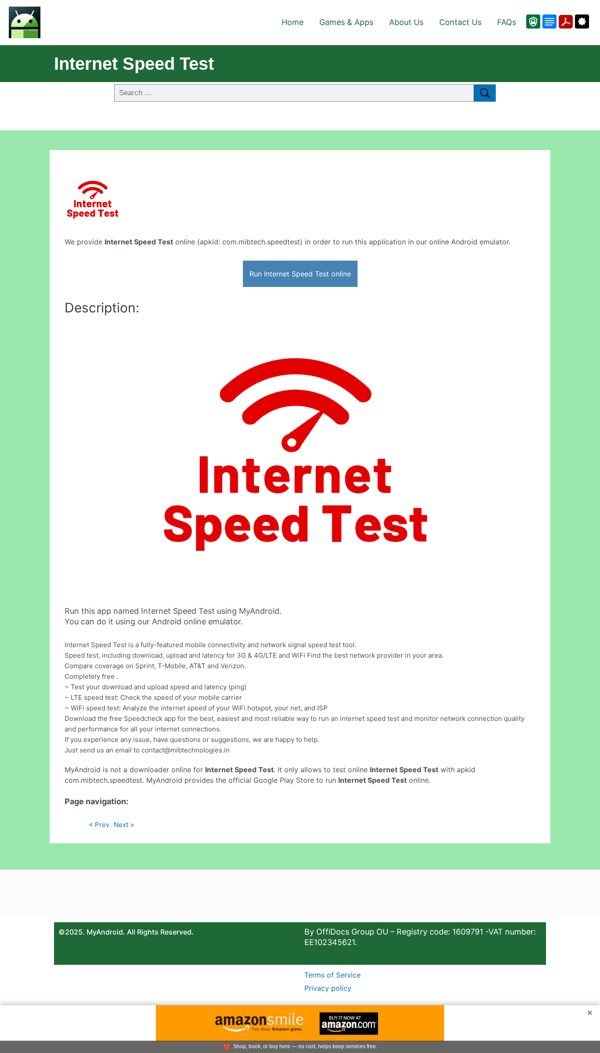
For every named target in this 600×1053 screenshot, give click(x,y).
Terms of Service (332, 975)
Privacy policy (327, 988)
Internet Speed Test (134, 63)
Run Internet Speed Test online (300, 273)
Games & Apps (346, 22)
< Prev (99, 824)
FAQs (506, 22)
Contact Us (460, 22)
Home (293, 22)
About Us (406, 22)
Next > (124, 824)
